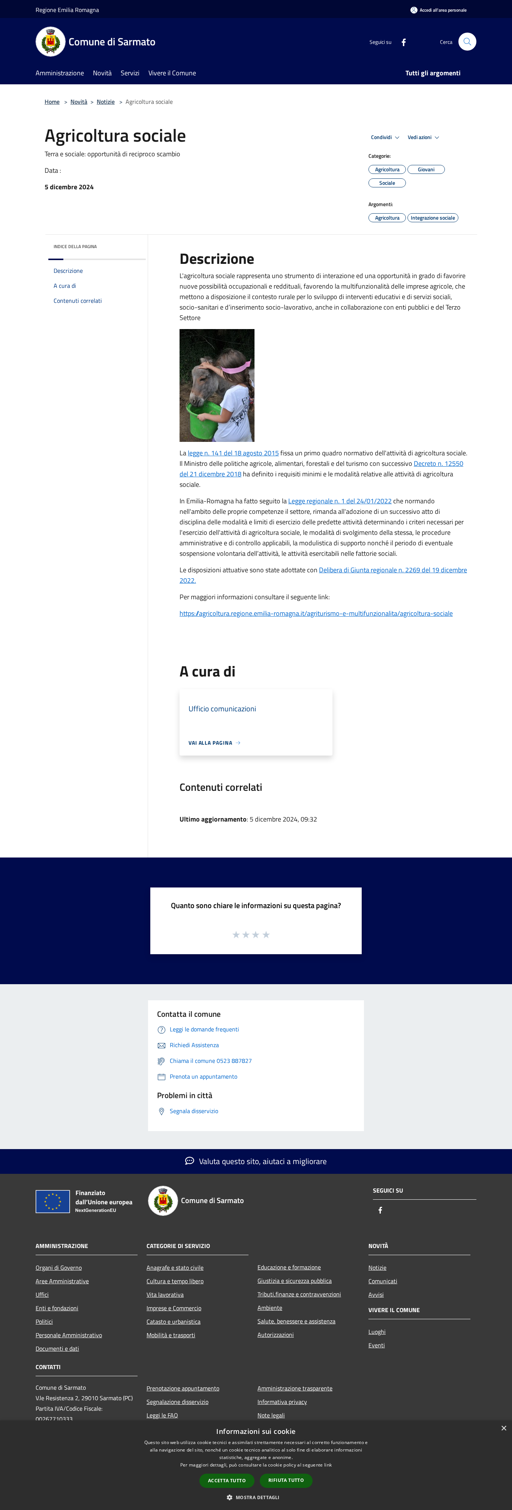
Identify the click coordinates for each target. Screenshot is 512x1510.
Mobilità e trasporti (171, 1334)
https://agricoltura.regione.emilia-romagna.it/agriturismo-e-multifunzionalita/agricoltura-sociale (316, 613)
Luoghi (377, 1331)
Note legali (271, 1415)
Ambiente (269, 1307)
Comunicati (382, 1281)
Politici (44, 1321)
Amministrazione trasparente (294, 1388)
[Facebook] (400, 41)
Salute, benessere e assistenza (296, 1321)
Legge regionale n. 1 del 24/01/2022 (340, 501)
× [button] (503, 1428)
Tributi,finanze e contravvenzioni (299, 1294)
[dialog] (256, 1465)
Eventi (376, 1345)
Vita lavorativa (165, 1294)
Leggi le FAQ (162, 1415)
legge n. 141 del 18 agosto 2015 (233, 453)
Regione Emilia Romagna (67, 9)
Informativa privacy (282, 1401)
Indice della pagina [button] (75, 246)
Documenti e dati (57, 1348)
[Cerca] (467, 42)
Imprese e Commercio (174, 1307)
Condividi (382, 137)
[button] (255, 1497)
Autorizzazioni (275, 1334)
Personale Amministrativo (69, 1334)
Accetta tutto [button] (227, 1480)
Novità (78, 101)
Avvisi (376, 1294)
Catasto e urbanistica (174, 1321)
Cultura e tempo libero (175, 1281)
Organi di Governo (59, 1267)
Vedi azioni (420, 137)
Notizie (106, 101)
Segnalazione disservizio (177, 1401)
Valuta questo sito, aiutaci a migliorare (262, 1161)
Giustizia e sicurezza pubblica (294, 1280)
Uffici (42, 1294)
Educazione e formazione (289, 1267)
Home (52, 101)
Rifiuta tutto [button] (286, 1480)
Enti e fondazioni (57, 1307)
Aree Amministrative (62, 1281)
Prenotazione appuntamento (183, 1388)
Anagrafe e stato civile (175, 1267)
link (328, 1465)
